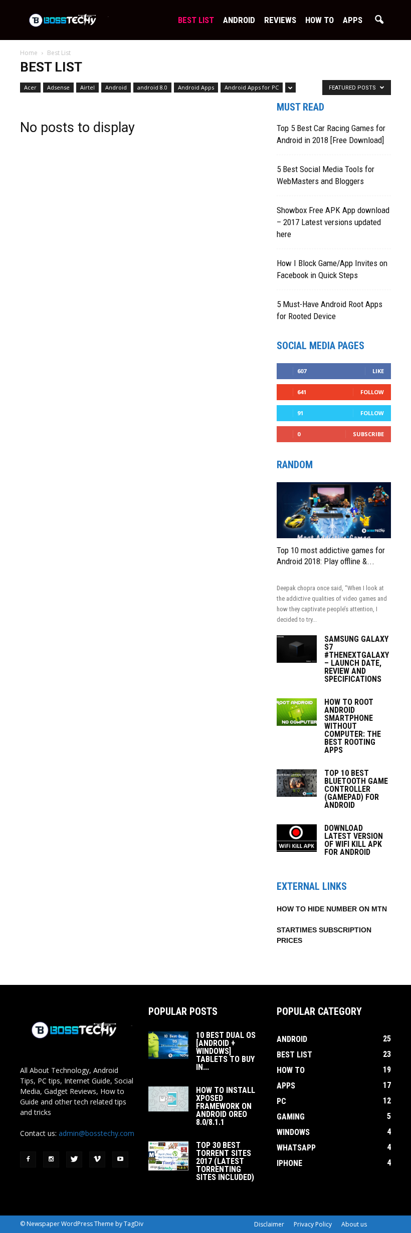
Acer (30, 87)
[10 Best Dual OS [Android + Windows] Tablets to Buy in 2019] (168, 1045)
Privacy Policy (313, 1224)
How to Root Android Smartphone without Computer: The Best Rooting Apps (352, 726)
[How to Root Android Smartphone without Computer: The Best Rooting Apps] (297, 712)
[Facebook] (28, 1159)
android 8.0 (152, 87)
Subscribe (368, 434)
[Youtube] (120, 1159)
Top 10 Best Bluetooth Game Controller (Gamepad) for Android (356, 789)
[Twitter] (74, 1159)
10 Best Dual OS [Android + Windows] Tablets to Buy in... (226, 1051)
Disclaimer (269, 1224)
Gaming (291, 1116)
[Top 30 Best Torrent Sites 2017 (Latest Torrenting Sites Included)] (168, 1155)
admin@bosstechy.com (96, 1133)
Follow (372, 392)
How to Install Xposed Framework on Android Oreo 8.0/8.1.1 (225, 1106)
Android (239, 20)
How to (319, 20)
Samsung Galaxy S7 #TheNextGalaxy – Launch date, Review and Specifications (356, 659)
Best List (196, 20)
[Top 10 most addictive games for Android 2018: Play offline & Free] (334, 510)
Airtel (87, 87)
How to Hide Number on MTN (332, 909)
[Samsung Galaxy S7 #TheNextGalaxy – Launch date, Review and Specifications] (297, 649)
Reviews (280, 20)
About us (354, 1224)
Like (378, 371)
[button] (379, 20)
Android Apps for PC (252, 87)
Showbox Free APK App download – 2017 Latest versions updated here (333, 222)
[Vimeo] (97, 1159)
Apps (352, 20)
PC (281, 1101)
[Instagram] (51, 1159)
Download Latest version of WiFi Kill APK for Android (353, 840)
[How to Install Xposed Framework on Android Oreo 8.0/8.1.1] (168, 1098)
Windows (293, 1132)
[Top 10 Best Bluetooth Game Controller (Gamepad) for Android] (297, 783)
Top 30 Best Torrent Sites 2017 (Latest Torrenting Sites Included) (225, 1161)
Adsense (58, 87)
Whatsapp (296, 1147)
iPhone (289, 1163)
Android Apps (196, 87)
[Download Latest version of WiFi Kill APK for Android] (297, 838)
